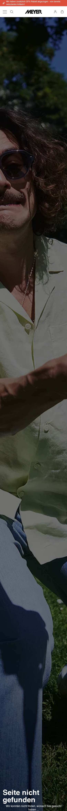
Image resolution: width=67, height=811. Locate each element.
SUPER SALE (35, 5)
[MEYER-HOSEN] (33, 12)
